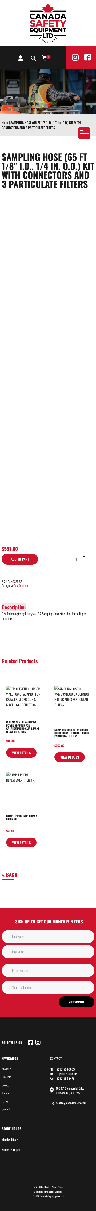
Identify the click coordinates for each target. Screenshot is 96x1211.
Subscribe (77, 1001)
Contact (6, 1109)
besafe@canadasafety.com (71, 1103)
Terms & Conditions (41, 1187)
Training (6, 1093)
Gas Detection (21, 585)
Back (11, 874)
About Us (6, 1069)
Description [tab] (14, 607)
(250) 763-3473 (65, 1078)
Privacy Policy (57, 1187)
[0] (44, 58)
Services (6, 1085)
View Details (21, 752)
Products (6, 1077)
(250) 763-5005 (66, 1069)
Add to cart (20, 559)
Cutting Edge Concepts (53, 1191)
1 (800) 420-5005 (67, 1073)
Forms (5, 1101)
